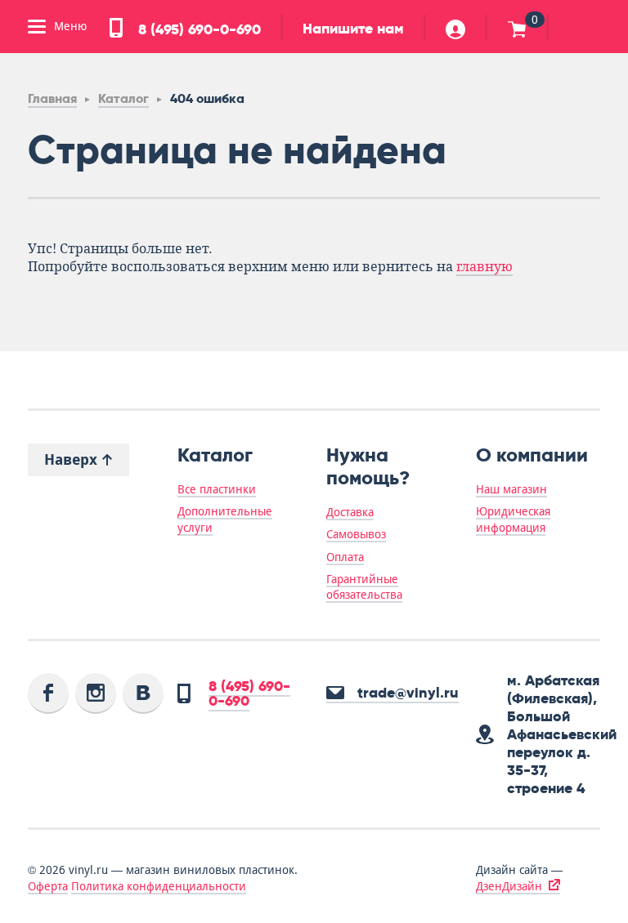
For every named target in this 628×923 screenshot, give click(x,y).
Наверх (72, 459)
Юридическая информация (513, 519)
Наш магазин (511, 489)
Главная (52, 98)
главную (484, 266)
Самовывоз (356, 534)
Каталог (123, 98)
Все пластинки (216, 489)
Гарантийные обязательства (364, 587)
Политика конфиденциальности (158, 886)
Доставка (350, 512)
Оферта (48, 886)
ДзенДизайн (509, 886)
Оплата (345, 557)
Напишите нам (353, 29)
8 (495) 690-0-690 (197, 29)
